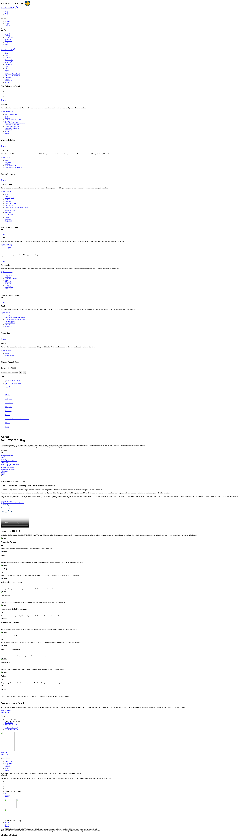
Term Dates (8, 411)
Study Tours (8, 221)
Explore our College (7, 111)
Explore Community (7, 272)
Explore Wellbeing (6, 245)
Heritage (7, 118)
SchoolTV (8, 248)
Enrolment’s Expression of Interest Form (17, 419)
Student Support (9, 355)
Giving (7, 133)
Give (6, 14)
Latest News (8, 275)
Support (7, 70)
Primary (7, 160)
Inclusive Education (10, 165)
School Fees (8, 326)
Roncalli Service (9, 205)
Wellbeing (8, 62)
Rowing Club (9, 214)
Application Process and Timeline (15, 319)
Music (6, 196)
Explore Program (6, 191)
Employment (8, 25)
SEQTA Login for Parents (12, 380)
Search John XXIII (7, 8)
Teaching (7, 164)
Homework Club (10, 211)
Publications (8, 130)
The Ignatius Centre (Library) (13, 167)
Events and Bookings (11, 278)
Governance (8, 121)
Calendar (7, 280)
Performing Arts (9, 198)
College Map (8, 407)
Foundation (8, 283)
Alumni (7, 23)
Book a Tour (8, 316)
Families (7, 21)
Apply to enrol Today (7, 712)
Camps (7, 217)
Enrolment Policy (10, 321)
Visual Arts (8, 201)
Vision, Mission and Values (13, 119)
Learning (7, 57)
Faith (6, 116)
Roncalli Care (9, 287)
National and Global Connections (15, 123)
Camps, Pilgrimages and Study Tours (16, 207)
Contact (7, 68)
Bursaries (7, 324)
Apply (6, 13)
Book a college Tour (7, 710)
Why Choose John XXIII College (15, 317)
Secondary (8, 162)
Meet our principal (6, 501)
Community (8, 64)
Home (6, 53)
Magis (6, 199)
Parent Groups (9, 289)
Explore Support (6, 350)
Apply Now (4, 754)
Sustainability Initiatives (12, 128)
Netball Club (8, 212)
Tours (6, 11)
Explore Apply (5, 313)
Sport (6, 194)
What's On (8, 277)
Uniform (7, 415)
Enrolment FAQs (10, 323)
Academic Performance (12, 124)
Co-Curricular (9, 60)
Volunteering (8, 282)
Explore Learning (6, 157)
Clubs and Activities (11, 203)
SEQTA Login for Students (13, 383)
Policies (7, 131)
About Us (8, 55)
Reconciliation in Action (12, 126)
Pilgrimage (8, 219)
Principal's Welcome (11, 114)
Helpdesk (7, 353)
